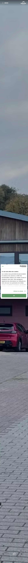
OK (14, 295)
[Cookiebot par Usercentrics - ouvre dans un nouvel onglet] (20, 266)
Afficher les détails (18, 291)
